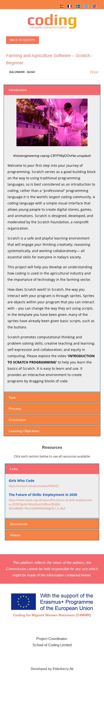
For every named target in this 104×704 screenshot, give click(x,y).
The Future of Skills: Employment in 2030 (43, 494)
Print (93, 72)
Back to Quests (22, 40)
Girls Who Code (21, 480)
